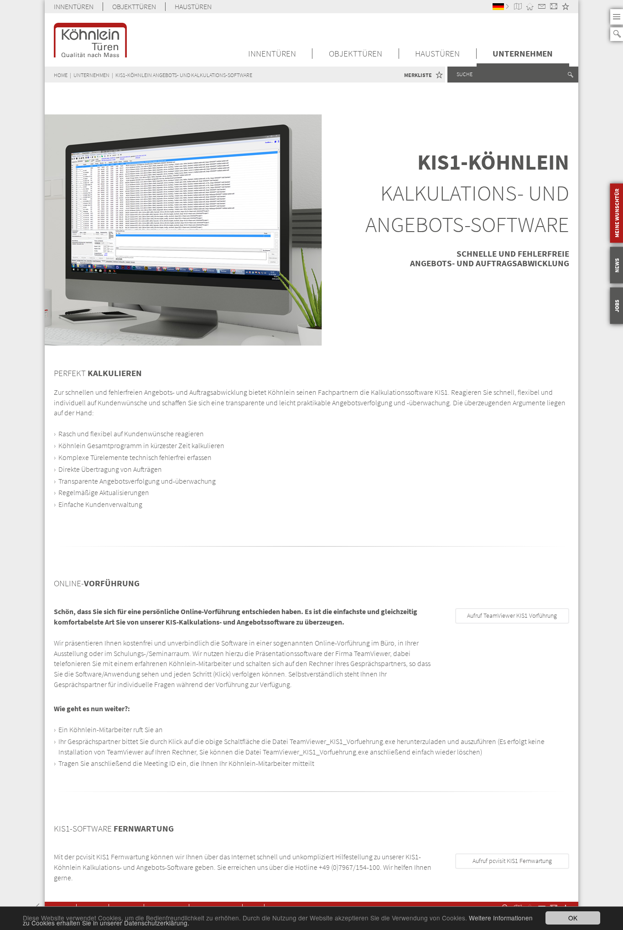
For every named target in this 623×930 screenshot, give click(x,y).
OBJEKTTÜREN (134, 6)
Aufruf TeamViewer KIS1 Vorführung (512, 616)
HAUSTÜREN (193, 6)
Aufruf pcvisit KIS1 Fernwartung (512, 861)
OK (572, 917)
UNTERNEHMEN (523, 53)
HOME (60, 75)
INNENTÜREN (73, 6)
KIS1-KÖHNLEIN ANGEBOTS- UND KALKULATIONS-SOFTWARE (183, 75)
